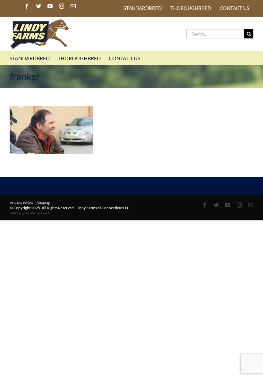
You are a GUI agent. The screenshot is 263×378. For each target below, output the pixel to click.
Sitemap (43, 203)
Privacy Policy (21, 203)
